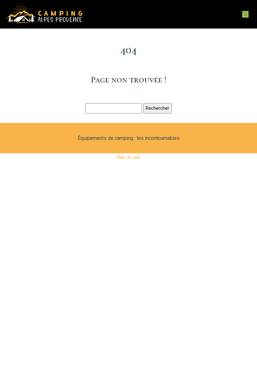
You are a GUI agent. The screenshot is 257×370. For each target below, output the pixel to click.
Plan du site (128, 157)
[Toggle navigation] (245, 14)
